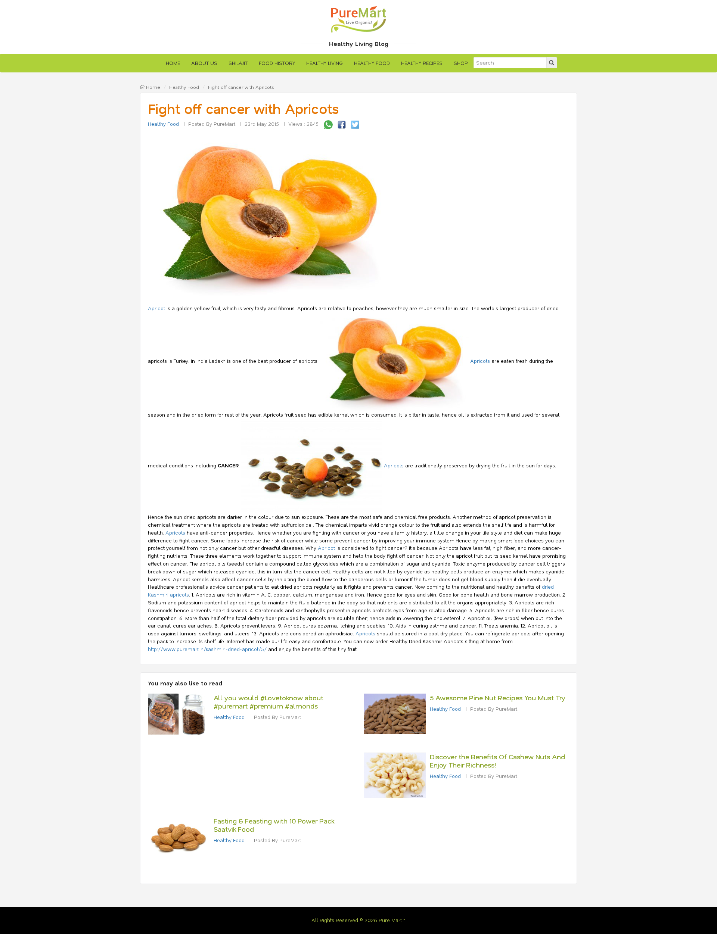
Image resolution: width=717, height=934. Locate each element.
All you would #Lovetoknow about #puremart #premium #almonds (268, 701)
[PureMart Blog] (358, 18)
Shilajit (238, 63)
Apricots (480, 361)
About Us (204, 63)
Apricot (156, 308)
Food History (277, 63)
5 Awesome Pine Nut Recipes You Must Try (497, 697)
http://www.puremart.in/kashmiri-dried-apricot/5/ (207, 649)
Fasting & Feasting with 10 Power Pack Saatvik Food (274, 825)
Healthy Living (324, 63)
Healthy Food (372, 63)
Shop (461, 63)
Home (173, 63)
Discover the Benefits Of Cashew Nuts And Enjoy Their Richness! (497, 760)
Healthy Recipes (422, 63)
